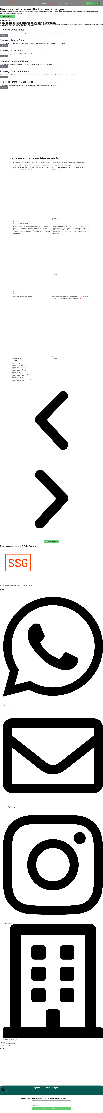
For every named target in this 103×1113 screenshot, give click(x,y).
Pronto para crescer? (19, 546)
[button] (51, 420)
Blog (66, 3)
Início (37, 3)
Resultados (52, 3)
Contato (60, 3)
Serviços (43, 3)
